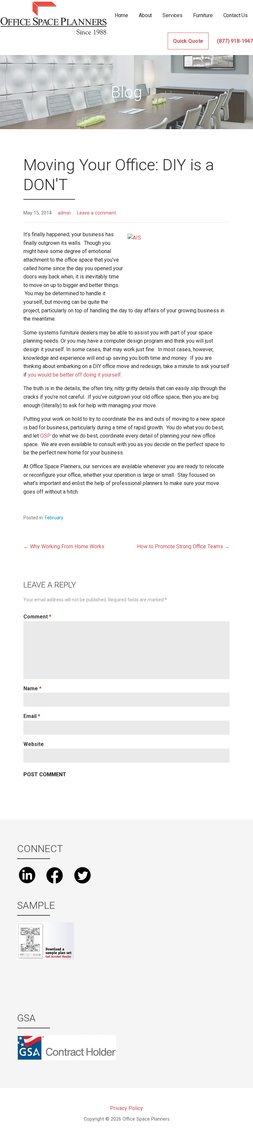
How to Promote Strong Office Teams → (183, 546)
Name (32, 688)
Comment (37, 617)
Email (31, 716)
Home (121, 15)
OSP (45, 436)
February (54, 517)
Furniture (203, 15)
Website (33, 744)
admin (64, 213)
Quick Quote (188, 41)
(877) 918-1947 (235, 41)
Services (172, 15)
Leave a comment (96, 213)
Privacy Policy (126, 1108)
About (145, 15)
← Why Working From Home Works (63, 546)
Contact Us (235, 15)
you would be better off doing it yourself (74, 375)
